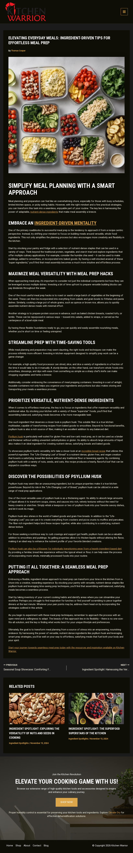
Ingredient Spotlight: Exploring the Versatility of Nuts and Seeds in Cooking (34, 733)
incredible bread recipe (93, 451)
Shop (18, 845)
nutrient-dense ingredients (44, 211)
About (27, 845)
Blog (46, 845)
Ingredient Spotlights (19, 743)
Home (9, 845)
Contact (37, 845)
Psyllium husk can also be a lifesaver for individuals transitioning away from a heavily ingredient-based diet (64, 548)
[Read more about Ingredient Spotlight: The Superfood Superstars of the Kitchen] (96, 708)
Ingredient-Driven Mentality (65, 223)
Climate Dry (114, 812)
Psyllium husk (15, 436)
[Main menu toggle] (124, 11)
